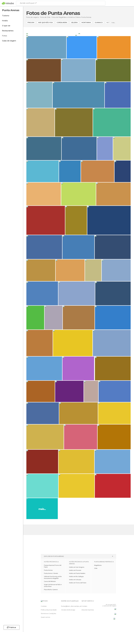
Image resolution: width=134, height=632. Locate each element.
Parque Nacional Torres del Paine (52, 566)
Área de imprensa (88, 610)
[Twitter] (109, 601)
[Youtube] (114, 601)
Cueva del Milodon (50, 581)
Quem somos (45, 617)
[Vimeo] (112, 601)
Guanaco (99, 22)
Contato (84, 606)
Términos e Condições (48, 613)
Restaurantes (8, 31)
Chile (95, 568)
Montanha (86, 22)
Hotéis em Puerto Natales (77, 573)
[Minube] (8, 3)
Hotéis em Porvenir (75, 570)
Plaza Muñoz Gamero (51, 589)
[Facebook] (106, 601)
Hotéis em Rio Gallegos (76, 576)
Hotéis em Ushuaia (75, 580)
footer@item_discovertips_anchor (73, 606)
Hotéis (5, 21)
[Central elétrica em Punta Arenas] (52, 33)
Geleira (74, 22)
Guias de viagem (9, 41)
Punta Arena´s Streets (51, 573)
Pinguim (31, 22)
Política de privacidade (49, 610)
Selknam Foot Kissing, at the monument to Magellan (53, 577)
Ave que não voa (45, 22)
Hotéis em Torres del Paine (77, 583)
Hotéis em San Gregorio (76, 567)
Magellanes (98, 565)
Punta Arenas (48, 570)
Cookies (43, 606)
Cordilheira (62, 22)
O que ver (6, 26)
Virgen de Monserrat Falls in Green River (53, 585)
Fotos (4, 36)
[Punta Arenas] (105, 33)
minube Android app (68, 610)
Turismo (5, 16)
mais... (113, 22)
